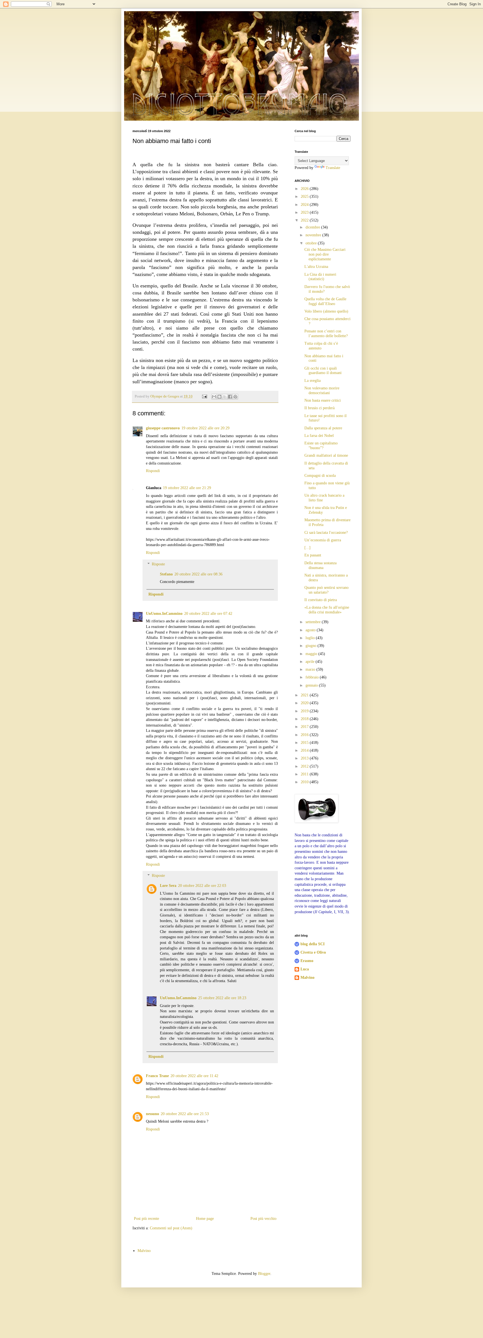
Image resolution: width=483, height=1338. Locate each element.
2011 (305, 774)
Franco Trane (157, 1076)
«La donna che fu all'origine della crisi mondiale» (326, 609)
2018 (305, 719)
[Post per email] (204, 396)
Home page (205, 1218)
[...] (307, 548)
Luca (304, 969)
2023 (305, 212)
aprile (311, 662)
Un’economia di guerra (322, 540)
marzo (311, 669)
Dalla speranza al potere (323, 428)
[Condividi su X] (225, 396)
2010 (305, 782)
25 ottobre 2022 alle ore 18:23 (222, 998)
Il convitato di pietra (320, 600)
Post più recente (146, 1218)
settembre (314, 622)
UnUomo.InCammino (164, 613)
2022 (305, 220)
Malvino (307, 977)
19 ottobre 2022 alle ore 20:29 (205, 428)
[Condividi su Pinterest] (235, 396)
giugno (312, 646)
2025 (305, 196)
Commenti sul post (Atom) (171, 1228)
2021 (305, 695)
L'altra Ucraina (316, 267)
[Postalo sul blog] (219, 396)
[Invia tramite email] (214, 396)
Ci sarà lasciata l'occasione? (326, 532)
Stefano (166, 574)
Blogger (264, 1274)
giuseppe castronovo (163, 428)
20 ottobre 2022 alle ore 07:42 (208, 613)
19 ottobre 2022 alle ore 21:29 (187, 488)
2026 (305, 189)
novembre (314, 235)
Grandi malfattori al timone (326, 455)
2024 (305, 205)
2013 (305, 758)
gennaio (312, 685)
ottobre (312, 243)
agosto (311, 630)
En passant (312, 555)
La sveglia (312, 380)
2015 (305, 743)
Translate (333, 168)
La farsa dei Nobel (319, 436)
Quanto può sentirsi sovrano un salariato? (326, 589)
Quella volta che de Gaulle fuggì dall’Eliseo (325, 301)
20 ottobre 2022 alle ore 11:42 (194, 1076)
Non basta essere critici (322, 400)
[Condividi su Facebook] (230, 396)
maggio (312, 654)
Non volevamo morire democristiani (321, 390)
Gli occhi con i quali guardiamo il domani (323, 370)
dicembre (313, 227)
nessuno (152, 1114)
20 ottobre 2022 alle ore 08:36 (198, 574)
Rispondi (153, 471)
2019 (305, 711)
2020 (305, 703)
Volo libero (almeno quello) (326, 311)
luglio (311, 638)
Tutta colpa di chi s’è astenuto (321, 345)
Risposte (158, 564)
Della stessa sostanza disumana (320, 565)
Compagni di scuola (320, 475)
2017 (305, 727)
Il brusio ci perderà (319, 408)
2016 (305, 735)
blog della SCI (312, 944)
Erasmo (306, 961)
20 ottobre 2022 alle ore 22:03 (202, 886)
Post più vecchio (263, 1218)
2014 (305, 750)
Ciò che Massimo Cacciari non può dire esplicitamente (324, 254)
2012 (305, 766)
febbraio (313, 677)
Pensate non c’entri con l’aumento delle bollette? (326, 333)
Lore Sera (168, 886)
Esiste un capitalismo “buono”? (321, 445)
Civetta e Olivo (313, 952)
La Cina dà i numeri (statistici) (320, 276)
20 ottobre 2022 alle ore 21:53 (185, 1114)
